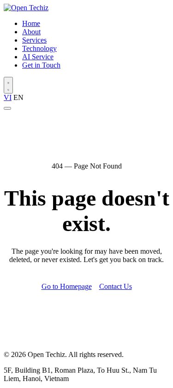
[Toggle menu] (7, 108)
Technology (39, 48)
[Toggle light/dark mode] (8, 85)
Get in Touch (41, 65)
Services (34, 40)
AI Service (38, 57)
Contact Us (115, 286)
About (31, 32)
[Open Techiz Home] (26, 8)
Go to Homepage (67, 286)
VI (8, 97)
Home (31, 23)
